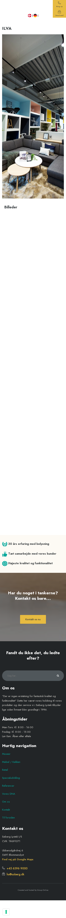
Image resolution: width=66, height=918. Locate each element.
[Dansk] (29, 15)
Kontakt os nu (33, 619)
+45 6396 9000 (16, 868)
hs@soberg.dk (14, 874)
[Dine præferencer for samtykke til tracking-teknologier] (6, 912)
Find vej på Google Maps (17, 859)
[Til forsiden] (33, 6)
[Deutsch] (35, 15)
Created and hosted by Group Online (33, 890)
